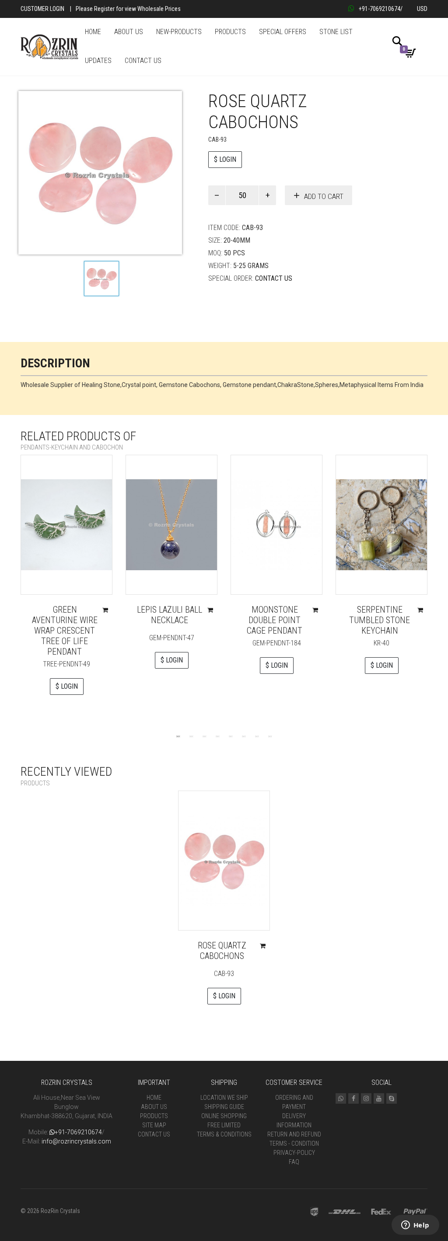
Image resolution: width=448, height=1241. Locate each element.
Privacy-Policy (294, 1152)
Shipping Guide (224, 1106)
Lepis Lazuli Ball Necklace (169, 614)
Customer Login (42, 8)
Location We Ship (224, 1097)
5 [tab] (230, 736)
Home (154, 1097)
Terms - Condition (294, 1143)
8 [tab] (270, 736)
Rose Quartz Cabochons (222, 950)
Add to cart (323, 196)
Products (154, 1115)
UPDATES (98, 60)
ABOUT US (128, 32)
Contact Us (273, 278)
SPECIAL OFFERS (282, 32)
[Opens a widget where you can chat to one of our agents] (415, 1226)
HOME (93, 32)
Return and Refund (294, 1134)
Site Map (154, 1125)
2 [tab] (191, 736)
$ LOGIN (225, 159)
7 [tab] (256, 736)
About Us (154, 1106)
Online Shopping (224, 1115)
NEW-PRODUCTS (179, 32)
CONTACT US (143, 60)
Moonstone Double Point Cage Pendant (274, 620)
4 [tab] (217, 736)
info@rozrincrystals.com (76, 1141)
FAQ (294, 1161)
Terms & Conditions (224, 1134)
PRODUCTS (230, 32)
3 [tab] (204, 736)
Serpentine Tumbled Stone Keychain (379, 620)
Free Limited (224, 1125)
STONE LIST (336, 32)
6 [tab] (243, 736)
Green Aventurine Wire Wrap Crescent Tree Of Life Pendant (65, 630)
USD (422, 8)
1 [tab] (178, 736)
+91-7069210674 (379, 8)
